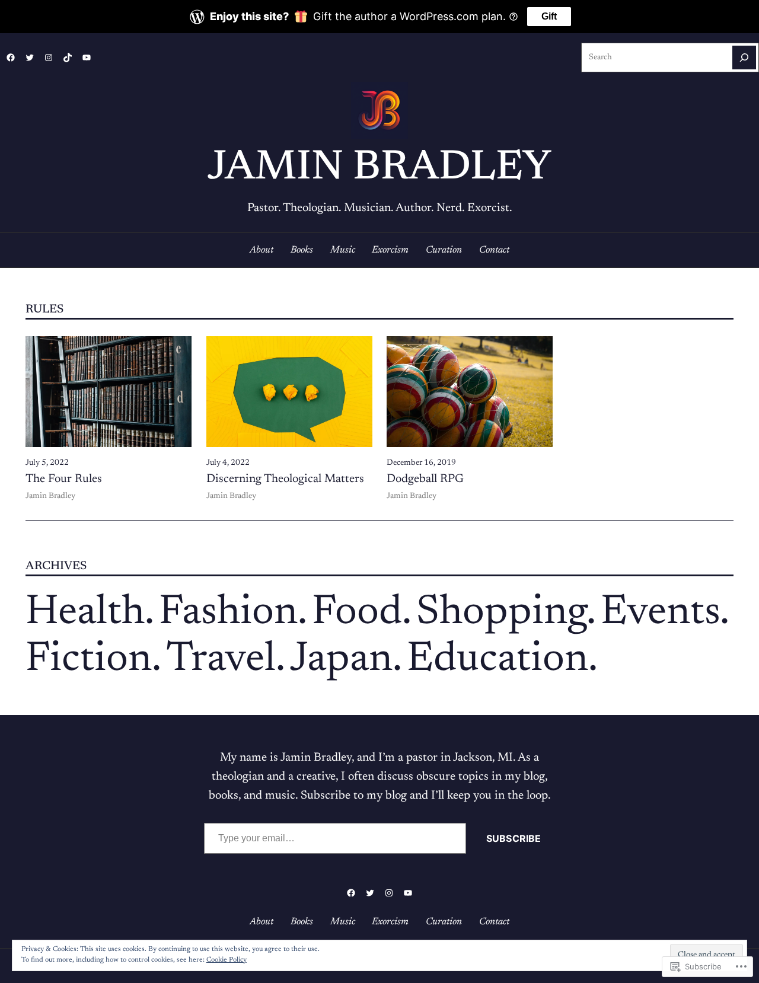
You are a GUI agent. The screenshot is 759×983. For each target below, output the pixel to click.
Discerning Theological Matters (285, 479)
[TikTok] (67, 57)
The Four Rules (63, 479)
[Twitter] (29, 57)
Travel (221, 660)
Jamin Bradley (379, 169)
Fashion (228, 613)
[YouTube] (86, 57)
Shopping (501, 613)
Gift (549, 16)
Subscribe (513, 838)
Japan (341, 660)
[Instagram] (48, 57)
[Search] (744, 57)
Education (497, 660)
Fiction (88, 660)
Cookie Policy (226, 959)
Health (85, 613)
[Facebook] (10, 57)
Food (357, 613)
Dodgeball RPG (425, 479)
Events (660, 613)
